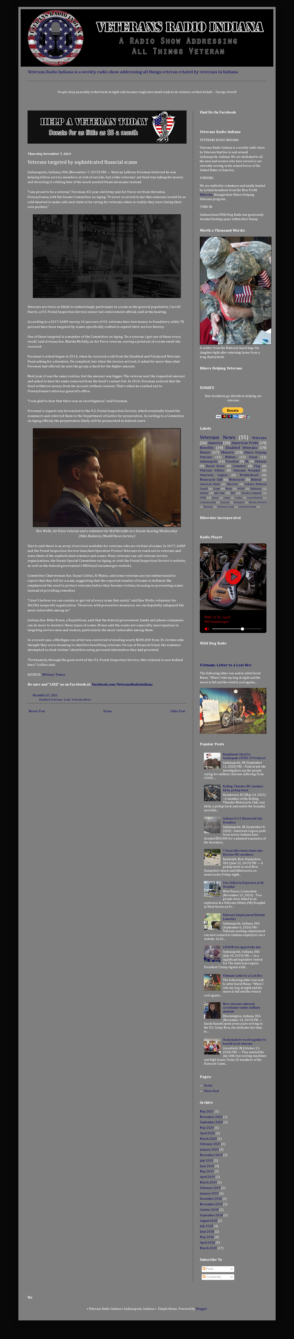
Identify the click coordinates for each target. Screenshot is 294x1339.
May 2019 (207, 1171)
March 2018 (208, 1248)
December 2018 (211, 1198)
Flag (257, 466)
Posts (209, 1269)
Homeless (239, 502)
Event (253, 457)
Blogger (201, 1309)
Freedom (232, 461)
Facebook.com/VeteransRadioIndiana (122, 684)
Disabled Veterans (50, 699)
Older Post (177, 711)
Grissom (224, 502)
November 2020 (211, 1117)
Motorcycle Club (211, 479)
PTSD (241, 488)
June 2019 (207, 1166)
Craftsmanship (208, 502)
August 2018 (208, 1221)
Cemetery (239, 466)
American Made (210, 484)
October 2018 (209, 1209)
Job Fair (219, 493)
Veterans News (81, 699)
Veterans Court (225, 506)
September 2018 (211, 1215)
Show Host (211, 1091)
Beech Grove (215, 466)
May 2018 (207, 1237)
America (215, 443)
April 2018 (207, 1242)
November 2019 (211, 1155)
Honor (205, 452)
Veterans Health (247, 506)
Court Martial (255, 497)
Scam (67, 699)
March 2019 (208, 1182)
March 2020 (208, 1138)
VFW (203, 497)
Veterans (259, 438)
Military (230, 457)
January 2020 (209, 1149)
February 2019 (210, 1188)
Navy (229, 488)
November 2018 (211, 1204)
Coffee (238, 497)
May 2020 (207, 1127)
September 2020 (211, 1122)
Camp (226, 497)
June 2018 (207, 1231)
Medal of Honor (258, 502)
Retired (256, 479)
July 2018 (206, 1226)
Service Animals (251, 493)
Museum (208, 506)
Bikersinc (206, 194)
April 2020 (207, 1133)
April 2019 (207, 1177)
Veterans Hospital (246, 470)
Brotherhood (249, 475)
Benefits (207, 448)
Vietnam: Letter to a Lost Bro (226, 665)
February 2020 (210, 1144)
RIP (233, 493)
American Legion (213, 475)
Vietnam (260, 461)
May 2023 (207, 1111)
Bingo (215, 497)
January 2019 (209, 1193)
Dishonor (256, 488)
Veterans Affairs (212, 470)
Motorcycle (237, 479)
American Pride (244, 443)
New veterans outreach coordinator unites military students (241, 1007)
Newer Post (37, 711)
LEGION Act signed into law (242, 947)
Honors (227, 452)
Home (107, 711)
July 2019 (206, 1160)
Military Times (54, 674)
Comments (213, 1277)
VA (247, 461)
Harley (204, 493)
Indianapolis (209, 461)
